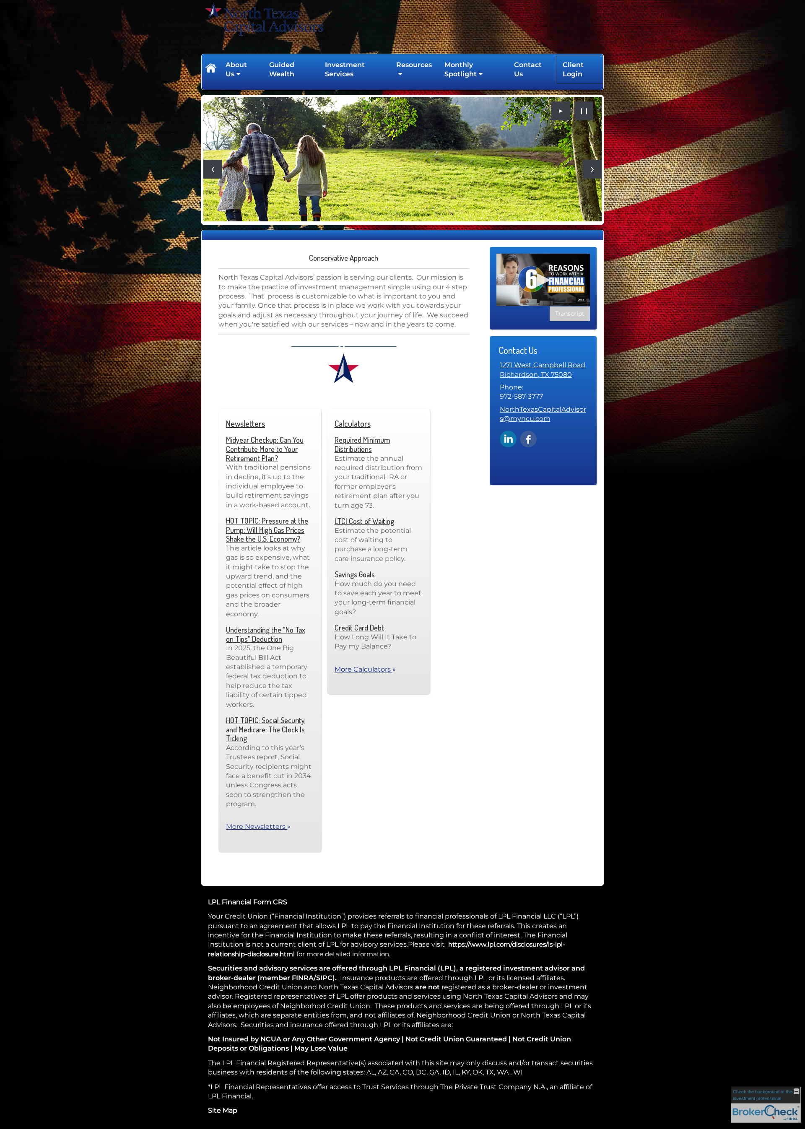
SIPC (324, 978)
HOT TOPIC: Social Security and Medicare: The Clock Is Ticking (265, 729)
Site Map (222, 1110)
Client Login (573, 69)
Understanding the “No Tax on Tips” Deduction (265, 634)
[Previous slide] (212, 169)
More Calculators (365, 669)
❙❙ (584, 110)
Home (210, 69)
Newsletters (245, 423)
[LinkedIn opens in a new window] (508, 438)
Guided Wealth (281, 69)
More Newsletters (258, 827)
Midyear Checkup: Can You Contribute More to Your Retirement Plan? (265, 448)
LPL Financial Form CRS (247, 902)
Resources (414, 65)
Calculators (353, 423)
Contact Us (528, 69)
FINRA (303, 978)
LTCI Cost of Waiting (364, 521)
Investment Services (345, 69)
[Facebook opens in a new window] (528, 438)
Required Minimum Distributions (362, 444)
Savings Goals (355, 574)
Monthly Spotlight (460, 69)
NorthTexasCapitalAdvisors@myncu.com (543, 414)
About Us (236, 69)
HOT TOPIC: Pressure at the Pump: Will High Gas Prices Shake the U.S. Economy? (267, 529)
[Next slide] (592, 169)
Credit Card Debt (359, 627)
